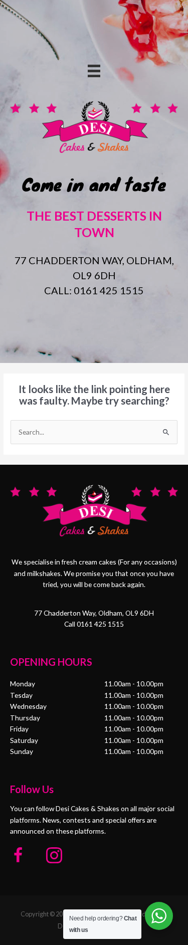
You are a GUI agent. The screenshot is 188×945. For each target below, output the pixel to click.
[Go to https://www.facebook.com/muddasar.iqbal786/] (18, 856)
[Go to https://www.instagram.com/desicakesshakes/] (54, 856)
